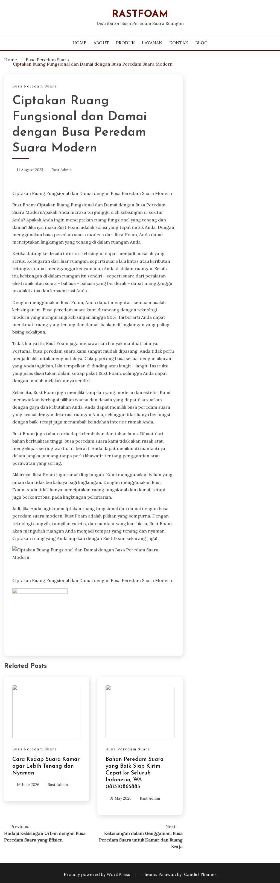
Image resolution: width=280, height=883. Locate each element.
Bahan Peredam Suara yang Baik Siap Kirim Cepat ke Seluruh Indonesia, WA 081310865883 (135, 773)
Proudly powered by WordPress (97, 874)
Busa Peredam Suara (34, 86)
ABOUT (101, 42)
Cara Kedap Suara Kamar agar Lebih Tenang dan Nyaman (46, 766)
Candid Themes (200, 874)
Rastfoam (140, 14)
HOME (79, 42)
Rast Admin (61, 169)
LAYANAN (152, 42)
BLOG (201, 42)
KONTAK (178, 42)
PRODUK (125, 42)
